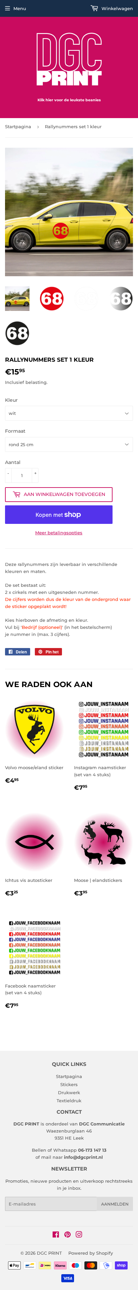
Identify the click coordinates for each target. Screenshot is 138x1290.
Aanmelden (115, 1204)
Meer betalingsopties (58, 532)
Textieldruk (69, 1100)
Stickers (69, 1084)
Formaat (15, 431)
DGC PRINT (49, 1253)
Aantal (12, 462)
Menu (19, 8)
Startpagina (18, 126)
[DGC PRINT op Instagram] (79, 1235)
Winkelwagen (116, 8)
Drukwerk (69, 1092)
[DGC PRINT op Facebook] (55, 1235)
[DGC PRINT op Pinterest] (67, 1235)
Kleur (11, 400)
